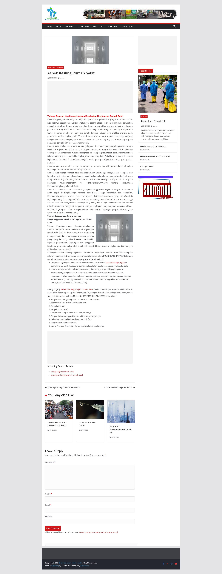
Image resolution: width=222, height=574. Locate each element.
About (58, 26)
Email (48, 505)
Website (48, 516)
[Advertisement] (90, 97)
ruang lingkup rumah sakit (62, 371)
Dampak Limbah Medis (87, 424)
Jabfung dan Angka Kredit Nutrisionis (64, 387)
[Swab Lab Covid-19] (157, 94)
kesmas (61, 78)
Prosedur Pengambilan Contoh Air (121, 429)
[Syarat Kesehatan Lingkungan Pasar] (59, 402)
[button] (100, 26)
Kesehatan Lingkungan (55, 68)
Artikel (96, 26)
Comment (50, 462)
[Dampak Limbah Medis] (90, 402)
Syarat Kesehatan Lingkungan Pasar (56, 424)
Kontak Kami (111, 26)
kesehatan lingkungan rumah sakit (77, 289)
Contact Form (83, 26)
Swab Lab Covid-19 (152, 121)
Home (49, 26)
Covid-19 (144, 116)
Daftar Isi (69, 26)
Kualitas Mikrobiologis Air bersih (118, 387)
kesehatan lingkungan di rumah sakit (67, 375)
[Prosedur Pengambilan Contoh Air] (121, 402)
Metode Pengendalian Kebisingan (153, 146)
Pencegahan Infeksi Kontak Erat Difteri (155, 156)
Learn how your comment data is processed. (98, 532)
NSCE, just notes (146, 166)
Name (48, 494)
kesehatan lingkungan (115, 262)
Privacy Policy (126, 26)
